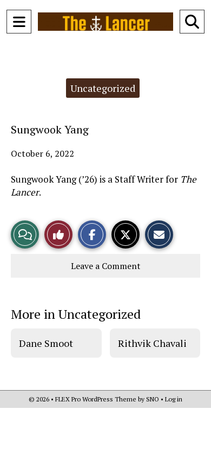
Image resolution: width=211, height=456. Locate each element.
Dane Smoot (46, 343)
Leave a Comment (106, 266)
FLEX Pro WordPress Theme (95, 399)
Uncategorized (102, 88)
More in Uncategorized (76, 314)
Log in (173, 399)
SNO (152, 399)
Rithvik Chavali (152, 343)
